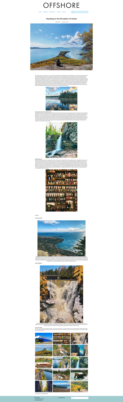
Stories (40, 11)
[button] (52, 12)
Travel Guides (45, 11)
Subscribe (64, 11)
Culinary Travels (52, 11)
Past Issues (59, 11)
